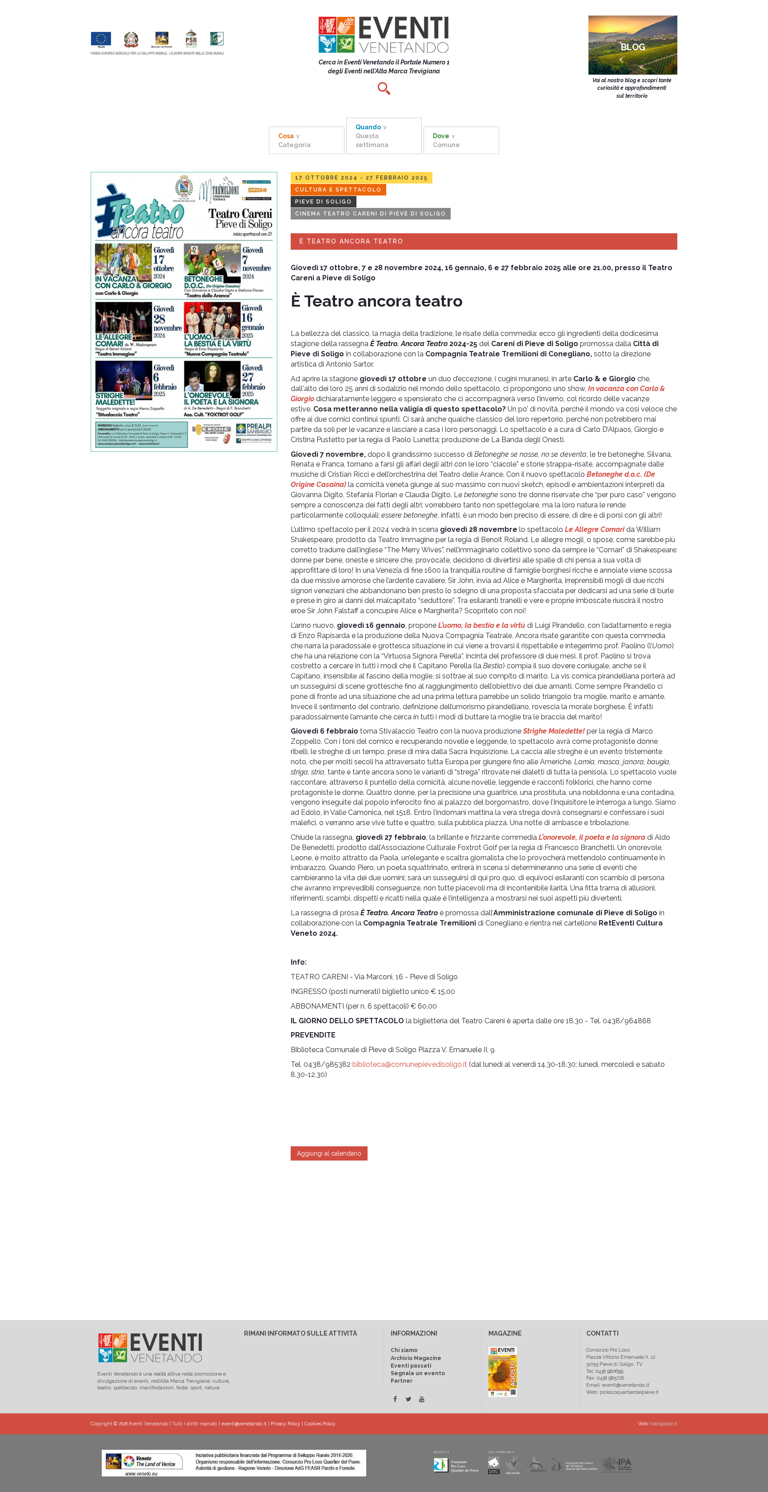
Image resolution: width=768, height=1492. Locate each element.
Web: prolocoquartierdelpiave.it (622, 1392)
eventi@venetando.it (244, 1423)
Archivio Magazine (416, 1358)
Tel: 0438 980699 (604, 1371)
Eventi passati (411, 1366)
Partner (401, 1381)
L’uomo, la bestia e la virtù (481, 625)
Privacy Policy (285, 1423)
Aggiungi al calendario (329, 1153)
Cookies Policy (320, 1423)
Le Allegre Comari (594, 529)
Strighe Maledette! (554, 731)
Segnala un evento (418, 1373)
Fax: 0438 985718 (605, 1378)
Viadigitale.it (663, 1423)
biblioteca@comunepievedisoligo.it (409, 1064)
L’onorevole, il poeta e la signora (592, 837)
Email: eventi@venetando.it (617, 1385)
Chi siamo (404, 1350)
